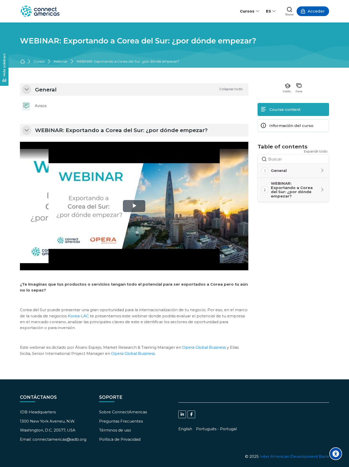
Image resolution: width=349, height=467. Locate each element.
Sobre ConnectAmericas (123, 412)
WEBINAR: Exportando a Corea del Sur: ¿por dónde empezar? (138, 41)
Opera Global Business (204, 347)
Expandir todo (316, 151)
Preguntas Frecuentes (121, 421)
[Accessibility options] (335, 453)
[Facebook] (191, 414)
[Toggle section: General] (322, 170)
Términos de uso (115, 430)
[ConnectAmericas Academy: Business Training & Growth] (40, 11)
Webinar (60, 61)
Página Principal (23, 61)
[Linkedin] (182, 414)
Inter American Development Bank (294, 456)
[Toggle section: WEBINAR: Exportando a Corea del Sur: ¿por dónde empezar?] (322, 190)
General (45, 90)
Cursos (38, 61)
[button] (26, 89)
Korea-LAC (78, 315)
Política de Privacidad (120, 439)
